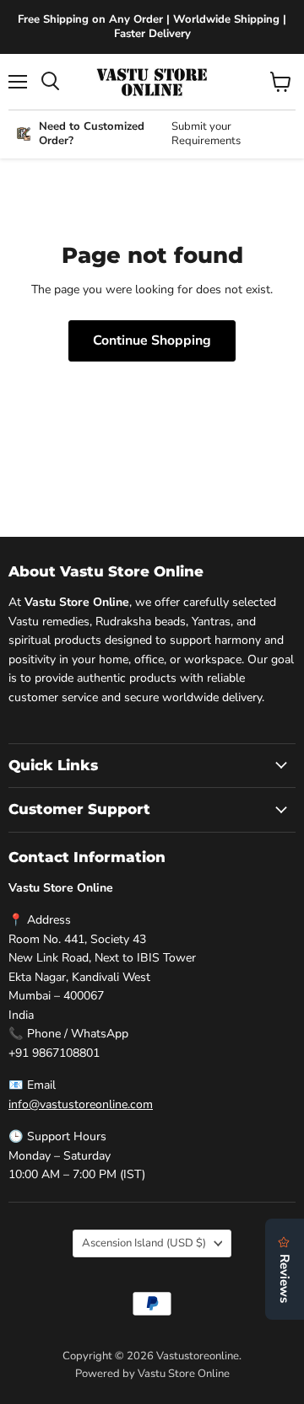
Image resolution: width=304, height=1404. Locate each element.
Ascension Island (144, 1243)
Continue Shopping (152, 340)
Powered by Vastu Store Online (152, 1373)
